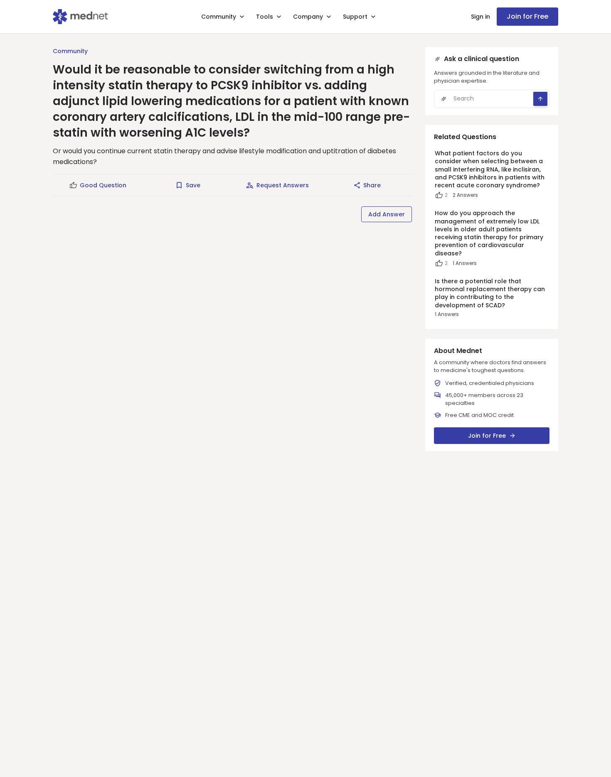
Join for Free (527, 16)
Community (218, 16)
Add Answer (386, 214)
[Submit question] (540, 99)
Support (355, 16)
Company (308, 16)
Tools (264, 16)
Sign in (480, 16)
